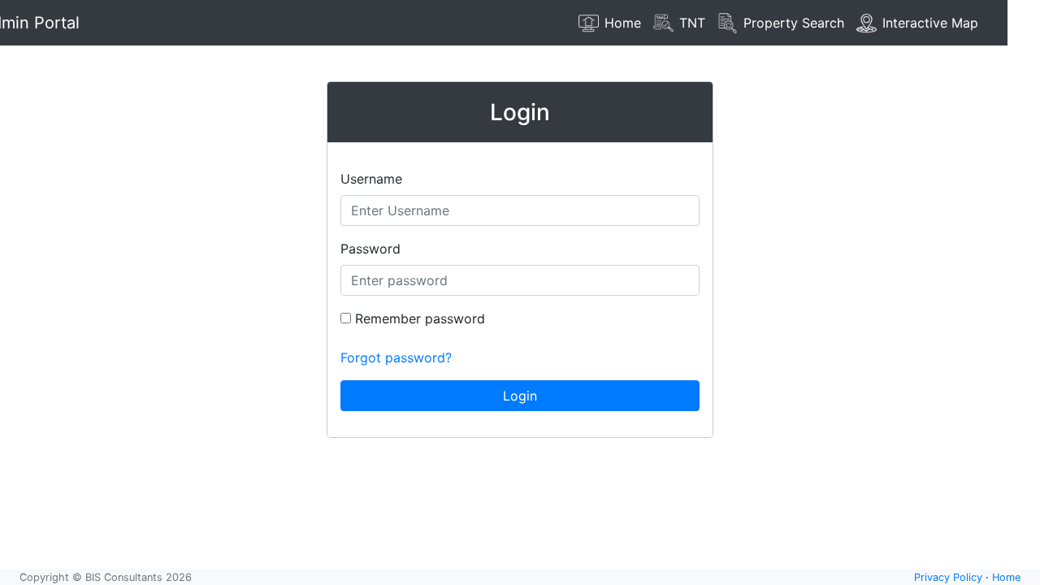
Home (1006, 577)
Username (371, 179)
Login (520, 396)
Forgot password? (396, 357)
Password (370, 248)
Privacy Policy (948, 577)
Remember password (418, 318)
